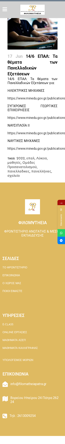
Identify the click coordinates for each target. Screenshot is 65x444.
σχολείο (14, 176)
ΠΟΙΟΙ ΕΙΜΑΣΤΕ (12, 291)
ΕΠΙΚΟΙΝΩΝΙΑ (11, 275)
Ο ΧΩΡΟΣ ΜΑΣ (11, 283)
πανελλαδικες (19, 171)
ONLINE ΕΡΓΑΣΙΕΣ (14, 332)
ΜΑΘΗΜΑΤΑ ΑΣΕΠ (14, 340)
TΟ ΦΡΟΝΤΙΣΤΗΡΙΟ (14, 267)
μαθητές (14, 163)
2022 (20, 158)
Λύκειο (41, 158)
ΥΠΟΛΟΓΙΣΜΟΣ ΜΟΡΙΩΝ (17, 360)
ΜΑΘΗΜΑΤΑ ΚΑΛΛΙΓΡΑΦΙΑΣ (20, 348)
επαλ (30, 158)
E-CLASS (7, 324)
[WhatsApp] (61, 233)
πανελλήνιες (41, 171)
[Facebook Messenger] (61, 240)
